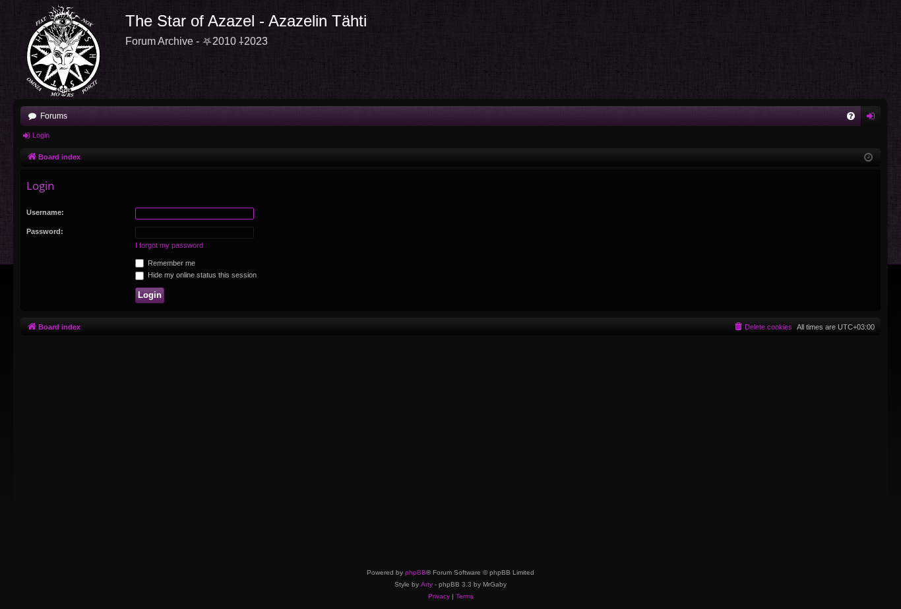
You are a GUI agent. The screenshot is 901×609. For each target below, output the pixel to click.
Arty (427, 584)
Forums (53, 116)
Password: (44, 231)
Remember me (170, 263)
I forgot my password (169, 245)
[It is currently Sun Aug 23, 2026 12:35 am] (868, 157)
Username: (45, 212)
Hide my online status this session (201, 275)
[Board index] (69, 49)
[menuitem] (851, 116)
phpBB (415, 572)
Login (40, 135)
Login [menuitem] (873, 118)
